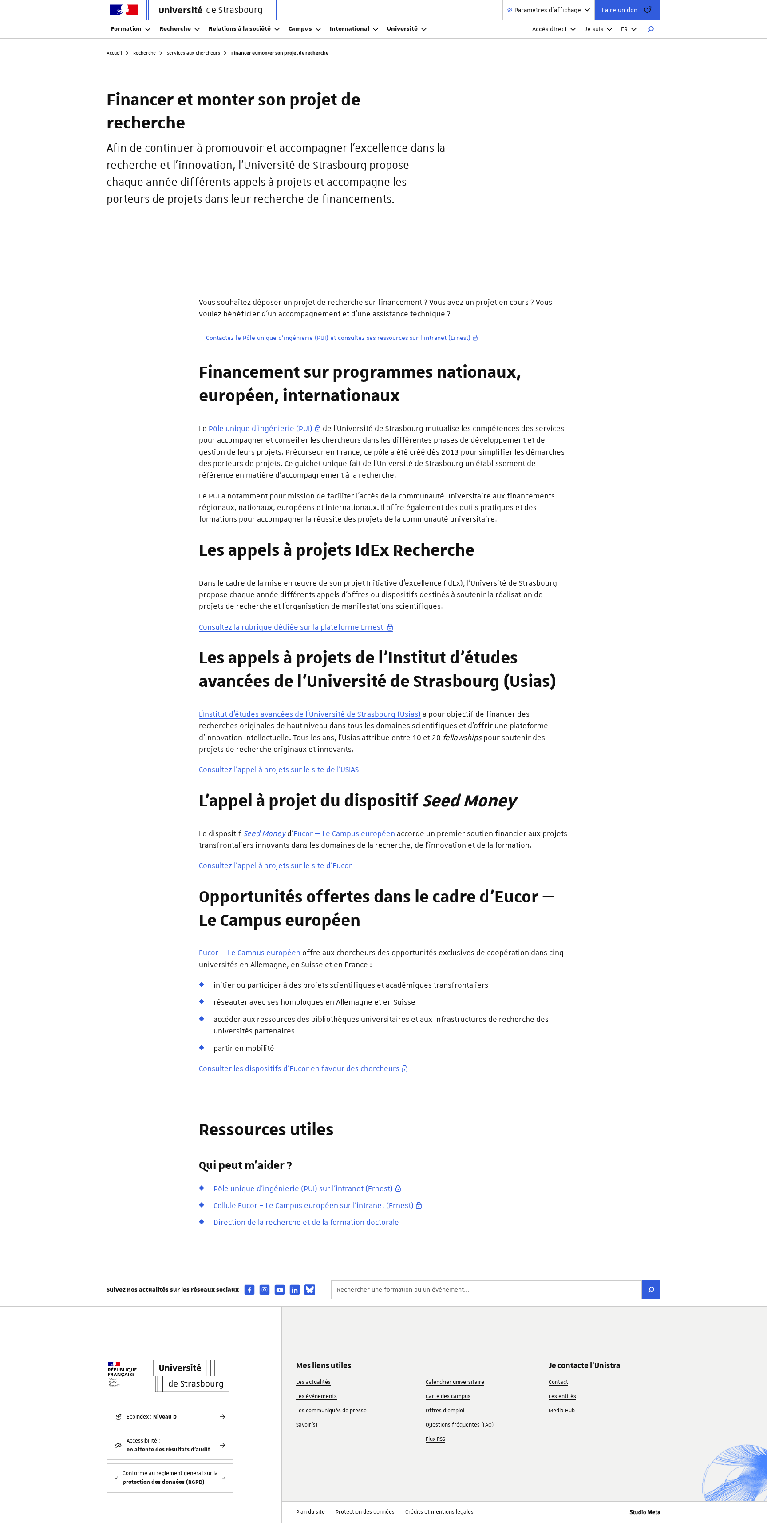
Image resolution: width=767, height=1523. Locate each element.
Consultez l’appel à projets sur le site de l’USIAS (279, 769)
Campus (300, 29)
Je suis (594, 29)
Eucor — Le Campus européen (344, 833)
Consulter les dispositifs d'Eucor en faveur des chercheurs (299, 1068)
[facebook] (249, 1289)
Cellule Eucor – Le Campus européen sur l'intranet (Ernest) (313, 1205)
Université (402, 29)
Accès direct (549, 29)
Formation (126, 29)
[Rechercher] (650, 29)
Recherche (175, 29)
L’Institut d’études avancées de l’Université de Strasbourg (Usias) (310, 714)
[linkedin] (295, 1289)
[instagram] (264, 1289)
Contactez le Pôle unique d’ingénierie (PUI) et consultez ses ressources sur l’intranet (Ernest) (338, 338)
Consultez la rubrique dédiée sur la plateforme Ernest (292, 627)
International (349, 29)
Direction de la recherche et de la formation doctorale (306, 1222)
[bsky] (310, 1290)
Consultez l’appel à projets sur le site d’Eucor (275, 865)
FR (624, 29)
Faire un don (619, 10)
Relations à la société (240, 29)
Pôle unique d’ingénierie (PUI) (260, 428)
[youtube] (280, 1289)
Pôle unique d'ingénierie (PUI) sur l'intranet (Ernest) (303, 1188)
